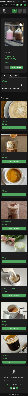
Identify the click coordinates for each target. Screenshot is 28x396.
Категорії (14, 377)
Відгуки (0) (13, 76)
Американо (5, 188)
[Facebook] (14, 388)
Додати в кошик (16, 67)
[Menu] (24, 11)
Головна (6, 377)
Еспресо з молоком (8, 288)
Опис (5, 76)
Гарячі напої (7, 52)
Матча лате (5, 255)
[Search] (20, 11)
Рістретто (5, 355)
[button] (20, 24)
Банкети (20, 377)
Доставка (21, 380)
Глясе (4, 154)
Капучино (5, 121)
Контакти (14, 380)
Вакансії (6, 380)
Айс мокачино (6, 221)
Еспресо (4, 322)
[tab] (5, 76)
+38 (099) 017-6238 (15, 384)
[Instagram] (11, 388)
